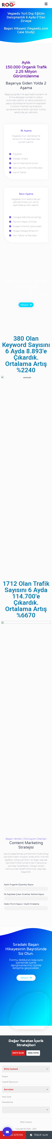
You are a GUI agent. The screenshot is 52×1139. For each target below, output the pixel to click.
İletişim (5, 1076)
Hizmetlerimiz (7, 1102)
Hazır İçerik (6, 1097)
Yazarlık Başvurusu (10, 1082)
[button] (7, 1131)
